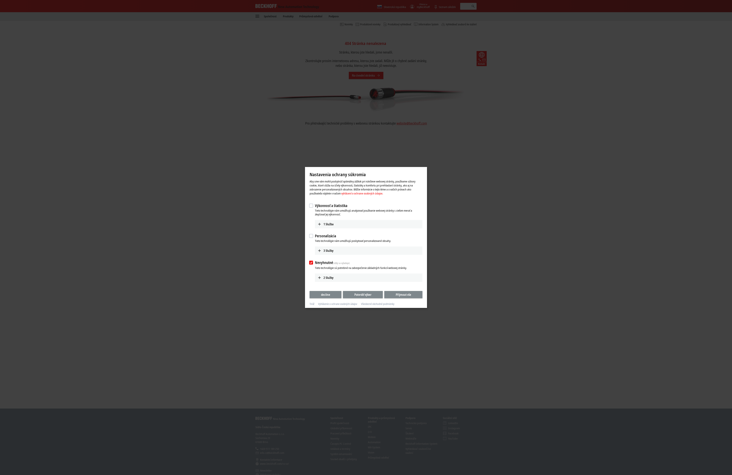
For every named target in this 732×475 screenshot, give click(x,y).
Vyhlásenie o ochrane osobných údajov (337, 304)
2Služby (328, 277)
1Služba (328, 224)
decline (325, 294)
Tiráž (312, 304)
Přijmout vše (403, 294)
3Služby (328, 251)
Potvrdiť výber (363, 294)
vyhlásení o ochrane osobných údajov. (362, 193)
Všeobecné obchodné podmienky (377, 304)
